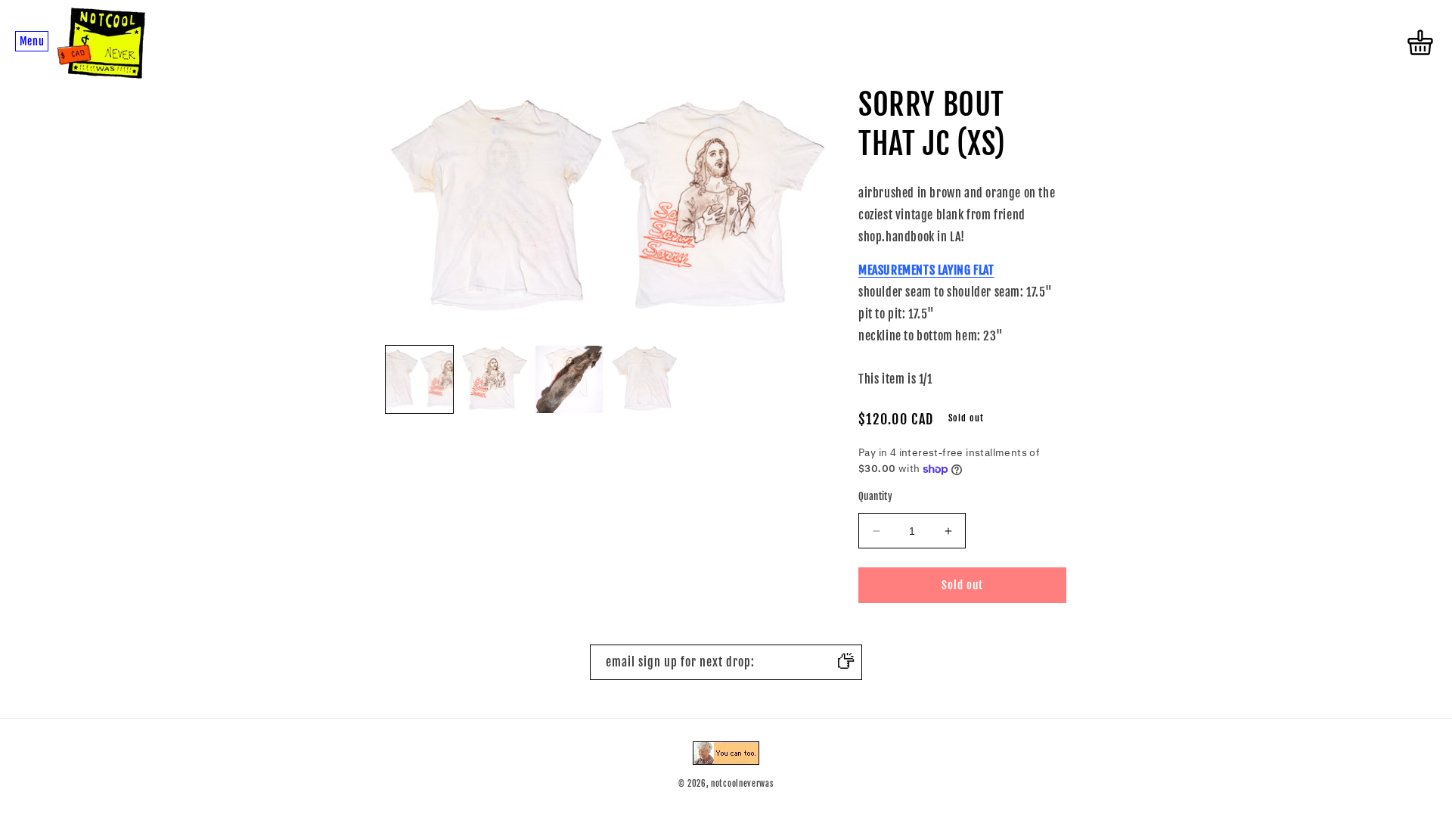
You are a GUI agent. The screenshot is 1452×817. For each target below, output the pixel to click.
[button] (31, 42)
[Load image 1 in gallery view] (419, 379)
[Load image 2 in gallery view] (494, 379)
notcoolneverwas (742, 783)
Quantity (875, 496)
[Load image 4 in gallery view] (644, 379)
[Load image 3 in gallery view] (569, 379)
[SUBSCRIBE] (844, 662)
